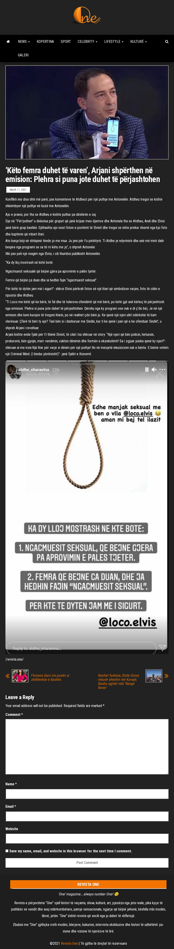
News (23, 41)
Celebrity (86, 41)
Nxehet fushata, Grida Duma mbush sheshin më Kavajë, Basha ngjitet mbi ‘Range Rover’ (118, 681)
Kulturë (137, 41)
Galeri (23, 55)
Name (11, 784)
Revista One (69, 943)
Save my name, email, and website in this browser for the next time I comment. (70, 851)
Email (10, 806)
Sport (66, 41)
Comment (14, 714)
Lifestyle (112, 41)
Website (11, 829)
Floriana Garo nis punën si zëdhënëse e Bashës (50, 677)
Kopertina (45, 41)
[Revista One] (8, 41)
